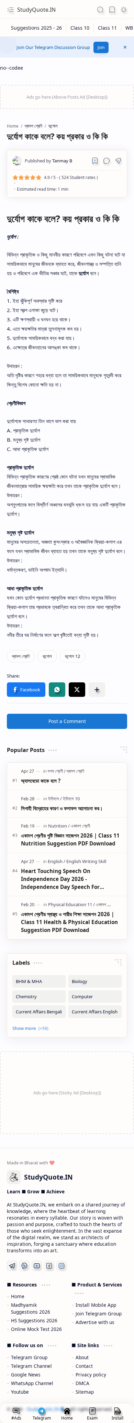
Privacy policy (91, 1374)
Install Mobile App (96, 1305)
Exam (92, 1418)
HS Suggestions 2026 (34, 1320)
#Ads (16, 1418)
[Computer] (95, 996)
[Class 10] (80, 27)
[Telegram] (12, 1266)
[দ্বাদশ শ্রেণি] (21, 656)
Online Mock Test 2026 (36, 1329)
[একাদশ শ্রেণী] (80, 826)
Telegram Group (29, 1357)
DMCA (82, 1383)
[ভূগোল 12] (72, 656)
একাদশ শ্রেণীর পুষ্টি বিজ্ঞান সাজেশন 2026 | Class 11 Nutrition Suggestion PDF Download (70, 839)
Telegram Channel (31, 1366)
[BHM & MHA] (39, 981)
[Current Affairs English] (95, 1011)
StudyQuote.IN (36, 9)
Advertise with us (95, 1322)
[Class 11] (107, 27)
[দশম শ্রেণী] (57, 771)
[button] (10, 9)
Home (17, 1296)
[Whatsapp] (24, 1266)
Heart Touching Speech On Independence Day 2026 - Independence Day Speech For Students (60, 879)
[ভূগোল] (47, 656)
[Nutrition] (59, 826)
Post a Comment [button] (67, 721)
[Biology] (95, 981)
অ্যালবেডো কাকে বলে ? (40, 780)
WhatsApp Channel (32, 1383)
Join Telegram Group (99, 1313)
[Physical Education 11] (71, 904)
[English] (56, 861)
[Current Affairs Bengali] (39, 1011)
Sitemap (85, 1392)
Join (101, 47)
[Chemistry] (39, 996)
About (82, 1357)
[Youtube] (37, 1266)
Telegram (42, 1418)
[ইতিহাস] (55, 798)
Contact (84, 1366)
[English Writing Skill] (86, 861)
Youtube (20, 1392)
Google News (26, 1374)
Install (117, 1418)
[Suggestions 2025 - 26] (36, 27)
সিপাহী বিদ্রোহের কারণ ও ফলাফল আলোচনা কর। (62, 808)
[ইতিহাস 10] (71, 798)
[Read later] (95, 161)
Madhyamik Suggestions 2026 (30, 1308)
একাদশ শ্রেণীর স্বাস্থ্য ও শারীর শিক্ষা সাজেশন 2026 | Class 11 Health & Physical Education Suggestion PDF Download (69, 922)
